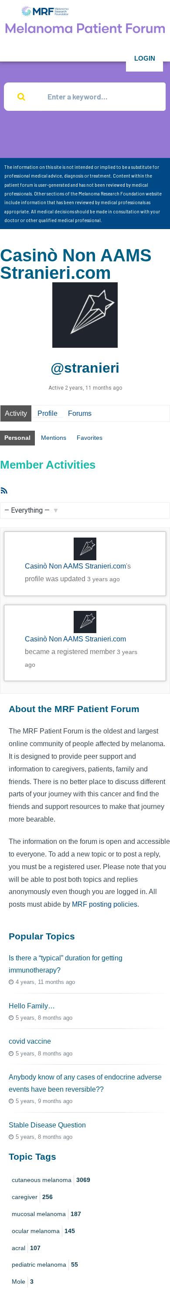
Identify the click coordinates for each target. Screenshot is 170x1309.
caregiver (32, 1196)
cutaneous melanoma (51, 1179)
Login (144, 58)
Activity (16, 413)
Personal (17, 437)
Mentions (53, 437)
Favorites (89, 437)
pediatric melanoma (45, 1264)
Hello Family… (32, 1006)
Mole (23, 1281)
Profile (47, 413)
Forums (80, 413)
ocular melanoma (43, 1230)
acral (26, 1247)
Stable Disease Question (47, 1125)
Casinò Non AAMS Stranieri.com (75, 566)
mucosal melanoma (46, 1213)
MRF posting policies (104, 904)
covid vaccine (30, 1041)
